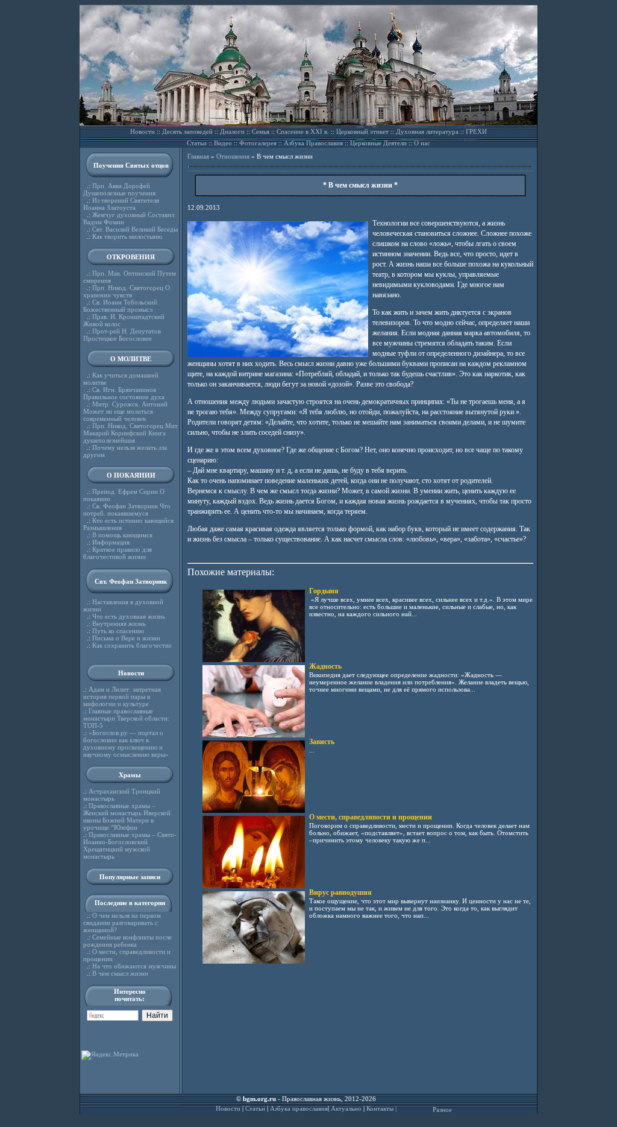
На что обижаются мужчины (134, 966)
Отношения (232, 156)
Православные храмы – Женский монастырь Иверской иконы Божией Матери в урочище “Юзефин (127, 816)
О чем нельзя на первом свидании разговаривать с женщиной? (122, 922)
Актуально (346, 1108)
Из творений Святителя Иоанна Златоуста (121, 204)
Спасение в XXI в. (303, 131)
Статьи (197, 143)
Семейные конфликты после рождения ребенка (127, 940)
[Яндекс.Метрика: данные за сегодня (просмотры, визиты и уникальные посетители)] (110, 1055)
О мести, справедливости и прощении (370, 817)
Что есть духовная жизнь (128, 616)
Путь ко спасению (118, 630)
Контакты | (381, 1108)
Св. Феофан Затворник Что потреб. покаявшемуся (127, 509)
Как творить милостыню (127, 236)
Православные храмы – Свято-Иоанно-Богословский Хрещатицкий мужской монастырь (130, 845)
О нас (422, 143)
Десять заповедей (187, 131)
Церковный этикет (362, 131)
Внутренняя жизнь (119, 623)
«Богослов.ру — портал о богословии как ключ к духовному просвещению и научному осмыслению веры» (126, 743)
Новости (142, 131)
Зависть (321, 741)
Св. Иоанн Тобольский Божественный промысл (120, 305)
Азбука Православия (313, 143)
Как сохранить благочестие (132, 645)
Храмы (130, 774)
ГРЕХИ (476, 131)
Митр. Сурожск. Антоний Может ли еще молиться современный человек (125, 411)
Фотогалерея (258, 143)
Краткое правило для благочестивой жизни (117, 553)
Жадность (325, 666)
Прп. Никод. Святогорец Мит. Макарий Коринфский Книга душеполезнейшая (131, 433)
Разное (442, 1109)
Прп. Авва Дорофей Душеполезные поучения (119, 189)
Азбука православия (299, 1108)
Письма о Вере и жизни (126, 638)
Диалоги (232, 131)
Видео (223, 143)
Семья (260, 131)
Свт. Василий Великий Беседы (135, 229)
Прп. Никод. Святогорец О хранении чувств (126, 291)
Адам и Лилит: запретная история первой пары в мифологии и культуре (122, 696)
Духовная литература (427, 131)
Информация (111, 542)
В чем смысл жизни (120, 973)
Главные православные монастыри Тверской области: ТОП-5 (126, 718)
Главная (198, 156)
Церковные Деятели (378, 143)
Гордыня (324, 591)
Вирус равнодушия (340, 892)
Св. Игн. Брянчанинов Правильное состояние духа (123, 393)
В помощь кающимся (122, 534)
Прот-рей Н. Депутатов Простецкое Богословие (122, 334)
